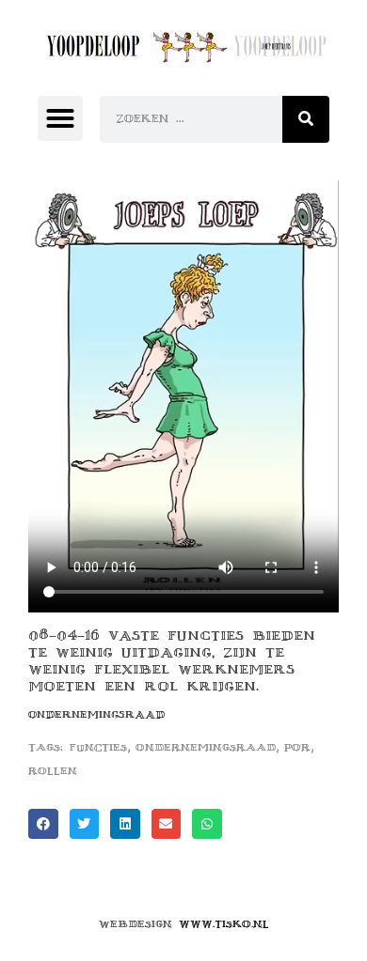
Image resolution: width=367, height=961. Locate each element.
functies (98, 747)
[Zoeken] (305, 119)
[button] (60, 118)
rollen (52, 771)
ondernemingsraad (206, 747)
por (297, 747)
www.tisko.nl (224, 924)
